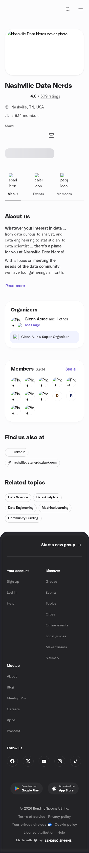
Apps (11, 720)
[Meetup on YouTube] (44, 761)
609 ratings (50, 96)
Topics (51, 603)
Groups (52, 581)
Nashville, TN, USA (27, 107)
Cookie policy (66, 824)
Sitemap (52, 658)
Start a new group (58, 545)
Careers (13, 709)
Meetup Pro (16, 698)
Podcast (13, 731)
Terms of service (31, 817)
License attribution (39, 832)
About (12, 676)
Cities (50, 614)
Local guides (56, 636)
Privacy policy (59, 817)
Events (51, 592)
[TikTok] (75, 761)
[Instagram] (59, 761)
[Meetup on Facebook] (12, 761)
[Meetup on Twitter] (28, 761)
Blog (10, 687)
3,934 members (25, 116)
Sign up (13, 581)
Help (11, 603)
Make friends (56, 647)
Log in (12, 592)
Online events (57, 625)
